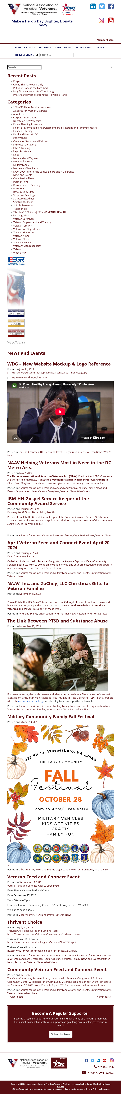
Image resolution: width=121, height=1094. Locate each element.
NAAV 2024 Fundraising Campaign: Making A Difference (43, 171)
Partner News (20, 181)
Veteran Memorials (24, 232)
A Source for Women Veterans (30, 110)
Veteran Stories (22, 239)
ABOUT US (30, 48)
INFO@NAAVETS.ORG (100, 1072)
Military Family (21, 164)
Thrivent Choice (24, 922)
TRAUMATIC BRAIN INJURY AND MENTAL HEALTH (39, 212)
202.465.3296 (105, 1067)
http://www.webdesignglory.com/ (29, 377)
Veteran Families (22, 225)
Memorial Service (22, 161)
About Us (18, 114)
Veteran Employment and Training (32, 222)
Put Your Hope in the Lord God (30, 88)
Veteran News (21, 235)
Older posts (15, 996)
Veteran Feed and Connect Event (43, 877)
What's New (19, 252)
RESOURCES (46, 48)
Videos (17, 249)
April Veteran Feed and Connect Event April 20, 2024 (59, 545)
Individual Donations (24, 144)
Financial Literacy (22, 131)
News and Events (22, 175)
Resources (19, 188)
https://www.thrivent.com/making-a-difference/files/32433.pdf (41, 950)
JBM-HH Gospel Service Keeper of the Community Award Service (48, 500)
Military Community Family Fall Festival (50, 716)
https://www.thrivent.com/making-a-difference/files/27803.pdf (41, 942)
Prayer (17, 81)
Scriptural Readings (24, 195)
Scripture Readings (23, 198)
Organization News (23, 178)
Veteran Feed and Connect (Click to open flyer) (33, 885)
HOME (18, 47)
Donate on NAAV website (27, 121)
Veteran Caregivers (24, 218)
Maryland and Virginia (25, 158)
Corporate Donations (25, 117)
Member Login (105, 40)
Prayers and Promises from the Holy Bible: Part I (40, 94)
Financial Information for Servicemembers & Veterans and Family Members (55, 127)
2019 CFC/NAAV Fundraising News (32, 107)
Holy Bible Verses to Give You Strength (34, 91)
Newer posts (105, 996)
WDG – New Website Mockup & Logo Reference (59, 364)
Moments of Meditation (26, 168)
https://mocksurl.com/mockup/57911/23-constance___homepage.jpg (49, 372)
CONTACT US (102, 48)
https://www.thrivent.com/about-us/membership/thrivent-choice (43, 934)
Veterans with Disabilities (27, 246)
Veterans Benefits (23, 242)
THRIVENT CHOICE (24, 54)
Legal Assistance (22, 151)
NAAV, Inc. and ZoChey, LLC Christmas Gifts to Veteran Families (57, 585)
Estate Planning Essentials (27, 124)
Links (16, 154)
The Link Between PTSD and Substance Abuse (57, 621)
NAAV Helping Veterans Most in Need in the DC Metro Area (59, 465)
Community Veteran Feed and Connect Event (57, 969)
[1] (9, 372)
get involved (20, 137)
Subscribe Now (60, 1034)
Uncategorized (21, 215)
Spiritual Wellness (23, 202)
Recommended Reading (26, 185)
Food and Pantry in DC (25, 134)
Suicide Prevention (23, 205)
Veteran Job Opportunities (27, 229)
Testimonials (20, 208)
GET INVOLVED (84, 48)
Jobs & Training (21, 148)
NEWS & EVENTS (64, 48)
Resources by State (24, 192)
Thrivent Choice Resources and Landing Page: (32, 930)
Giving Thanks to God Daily (28, 84)
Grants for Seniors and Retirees (30, 141)
